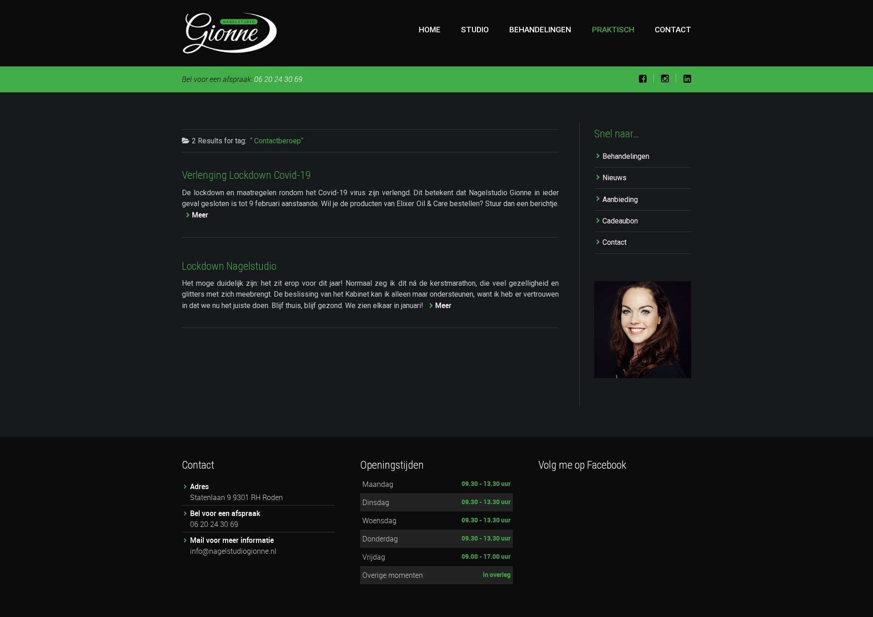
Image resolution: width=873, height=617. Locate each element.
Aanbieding (620, 199)
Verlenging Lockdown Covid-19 (246, 175)
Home (430, 29)
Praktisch (613, 29)
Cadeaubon (620, 221)
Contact (673, 29)
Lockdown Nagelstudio (229, 266)
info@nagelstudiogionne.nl (233, 551)
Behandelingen (540, 29)
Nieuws (614, 177)
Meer (200, 215)
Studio (475, 29)
